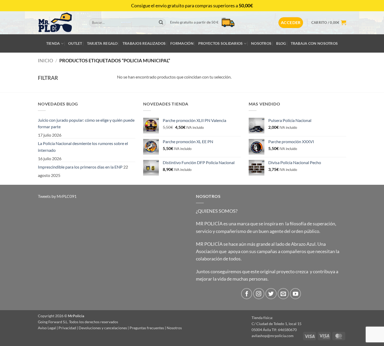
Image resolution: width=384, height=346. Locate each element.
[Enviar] (160, 22)
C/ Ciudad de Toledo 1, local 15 (276, 323)
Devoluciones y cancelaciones (103, 328)
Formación (182, 43)
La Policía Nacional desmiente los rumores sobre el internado (83, 147)
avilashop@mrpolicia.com (273, 335)
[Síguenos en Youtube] (295, 293)
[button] (290, 22)
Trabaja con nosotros (314, 43)
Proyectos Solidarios (220, 43)
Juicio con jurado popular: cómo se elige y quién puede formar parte (86, 123)
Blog (281, 43)
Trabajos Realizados (144, 43)
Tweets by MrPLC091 (57, 196)
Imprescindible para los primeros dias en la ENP (80, 166)
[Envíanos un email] (283, 293)
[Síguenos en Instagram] (258, 293)
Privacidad (67, 328)
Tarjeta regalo (102, 43)
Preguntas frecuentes (147, 328)
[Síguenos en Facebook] (246, 293)
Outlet (75, 43)
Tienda (53, 43)
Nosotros (261, 43)
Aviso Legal (47, 328)
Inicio (45, 60)
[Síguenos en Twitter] (271, 293)
